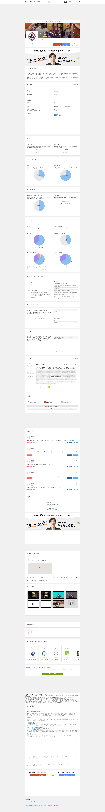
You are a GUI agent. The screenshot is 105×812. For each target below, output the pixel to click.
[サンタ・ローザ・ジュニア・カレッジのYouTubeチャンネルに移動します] (60, 115)
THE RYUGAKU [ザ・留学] (30, 801)
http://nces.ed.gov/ (30, 712)
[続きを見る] (72, 440)
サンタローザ (58, 34)
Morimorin (33, 438)
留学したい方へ (56, 805)
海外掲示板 (53, 801)
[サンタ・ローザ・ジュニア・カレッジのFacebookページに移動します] (55, 115)
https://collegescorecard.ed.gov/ (32, 723)
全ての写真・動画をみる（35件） (70, 612)
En (79, 1)
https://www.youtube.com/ (31, 739)
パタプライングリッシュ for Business (66, 801)
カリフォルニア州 (49, 34)
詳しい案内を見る (52, 673)
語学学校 (38, 1)
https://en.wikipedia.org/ (31, 718)
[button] (40, 568)
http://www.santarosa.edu (31, 114)
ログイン (77, 1)
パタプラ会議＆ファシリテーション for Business (44, 802)
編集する (76, 84)
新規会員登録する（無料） (52, 509)
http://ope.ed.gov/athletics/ (31, 729)
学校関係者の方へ (35, 805)
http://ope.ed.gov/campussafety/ (32, 728)
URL (76, 387)
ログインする (52, 505)
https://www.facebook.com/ (31, 734)
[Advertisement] (52, 11)
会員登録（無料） (71, 1)
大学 (34, 1)
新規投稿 (76, 358)
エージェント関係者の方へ (43, 805)
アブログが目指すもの (29, 805)
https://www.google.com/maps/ (32, 749)
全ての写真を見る (31, 43)
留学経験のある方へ (51, 805)
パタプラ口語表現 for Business (31, 802)
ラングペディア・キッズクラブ (46, 801)
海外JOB (57, 801)
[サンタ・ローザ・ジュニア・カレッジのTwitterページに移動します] (57, 115)
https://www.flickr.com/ (31, 744)
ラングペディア (37, 801)
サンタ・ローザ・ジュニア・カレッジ (57, 32)
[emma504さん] (29, 631)
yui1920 (32, 449)
